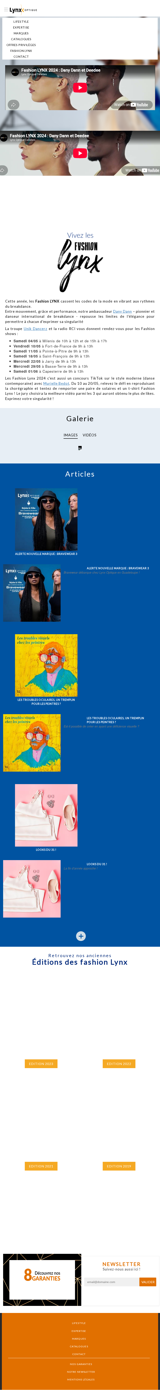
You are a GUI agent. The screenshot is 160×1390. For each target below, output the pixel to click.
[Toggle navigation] (6, 9)
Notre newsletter (81, 1371)
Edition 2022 (119, 1064)
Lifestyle (21, 21)
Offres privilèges (21, 45)
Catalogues (21, 39)
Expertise (21, 27)
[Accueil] (23, 9)
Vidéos (89, 435)
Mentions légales (81, 1379)
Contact (21, 56)
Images (71, 435)
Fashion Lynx (21, 50)
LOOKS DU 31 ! (46, 849)
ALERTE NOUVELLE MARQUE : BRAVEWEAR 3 (46, 554)
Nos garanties (81, 1364)
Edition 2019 (119, 1166)
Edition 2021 (41, 1166)
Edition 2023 (41, 1064)
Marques (21, 33)
